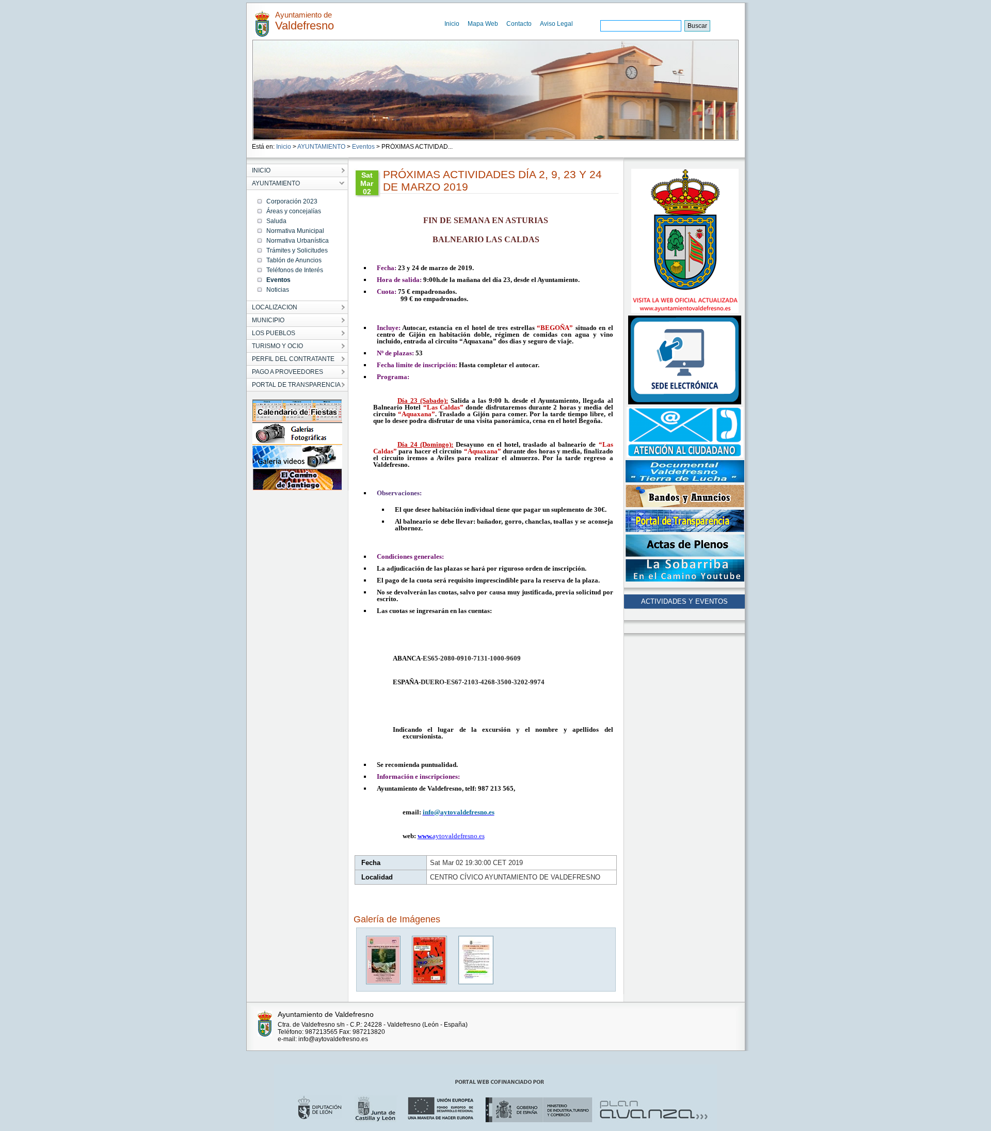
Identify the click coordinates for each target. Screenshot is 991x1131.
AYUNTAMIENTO (321, 146)
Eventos (363, 146)
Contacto (519, 23)
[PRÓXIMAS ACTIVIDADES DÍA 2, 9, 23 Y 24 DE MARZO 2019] (384, 982)
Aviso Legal (556, 23)
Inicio (451, 23)
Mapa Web (483, 23)
